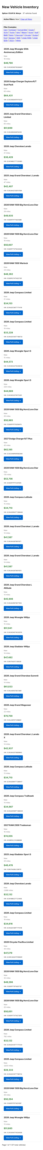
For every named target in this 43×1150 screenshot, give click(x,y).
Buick (11, 35)
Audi (36, 32)
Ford (5, 38)
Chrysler (27, 35)
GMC (18, 38)
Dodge (35, 35)
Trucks (12, 32)
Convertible (22, 30)
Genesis (12, 38)
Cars (5, 30)
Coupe (31, 30)
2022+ (12, 40)
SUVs (6, 32)
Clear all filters (26, 19)
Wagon (24, 32)
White (18, 40)
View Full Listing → (13, 72)
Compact (12, 30)
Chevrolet (19, 35)
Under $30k (26, 38)
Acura (30, 32)
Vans (18, 32)
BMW (6, 35)
